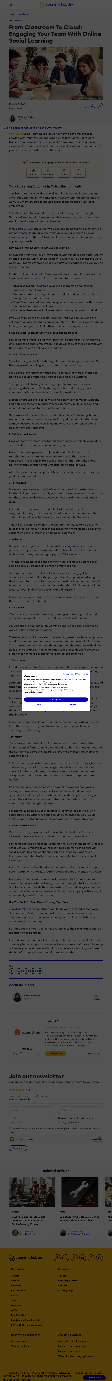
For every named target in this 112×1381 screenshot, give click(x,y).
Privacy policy (68, 674)
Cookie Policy (82, 674)
